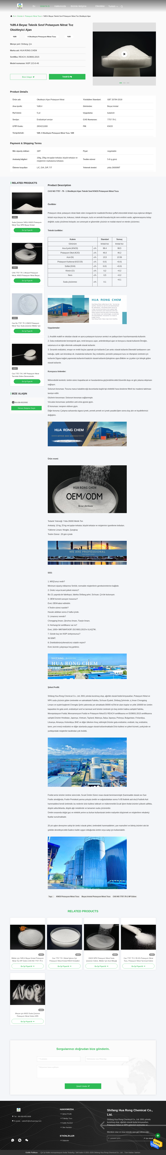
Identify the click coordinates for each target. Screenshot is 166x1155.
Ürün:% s (44, 6)
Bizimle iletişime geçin (78, 7)
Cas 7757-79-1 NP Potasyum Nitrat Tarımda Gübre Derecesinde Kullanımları (25, 376)
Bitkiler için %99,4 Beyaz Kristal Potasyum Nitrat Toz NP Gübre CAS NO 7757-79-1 (28, 959)
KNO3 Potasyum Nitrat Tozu (67, 896)
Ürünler (20, 16)
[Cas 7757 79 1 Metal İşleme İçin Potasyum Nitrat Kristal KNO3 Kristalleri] (64, 937)
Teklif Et (66, 77)
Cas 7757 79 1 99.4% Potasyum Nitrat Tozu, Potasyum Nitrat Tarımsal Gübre (138, 959)
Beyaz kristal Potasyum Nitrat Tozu (96, 896)
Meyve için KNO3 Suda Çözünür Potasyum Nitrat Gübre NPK (27, 1014)
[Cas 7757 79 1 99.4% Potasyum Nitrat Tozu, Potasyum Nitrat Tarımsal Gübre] (138, 937)
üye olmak (149, 1138)
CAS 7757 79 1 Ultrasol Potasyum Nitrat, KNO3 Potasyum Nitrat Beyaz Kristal (26, 275)
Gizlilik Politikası (32, 1152)
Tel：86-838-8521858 (22, 1116)
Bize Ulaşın (27, 77)
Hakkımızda (60, 6)
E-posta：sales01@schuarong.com (27, 1121)
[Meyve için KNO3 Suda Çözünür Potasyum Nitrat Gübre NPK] (27, 992)
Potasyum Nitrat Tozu (33, 16)
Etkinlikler (100, 6)
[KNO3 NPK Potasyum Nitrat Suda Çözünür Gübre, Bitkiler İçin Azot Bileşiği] (101, 937)
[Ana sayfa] (20, 6)
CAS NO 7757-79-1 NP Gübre (124, 896)
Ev (34, 6)
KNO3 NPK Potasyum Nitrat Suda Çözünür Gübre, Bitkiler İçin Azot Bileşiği (101, 959)
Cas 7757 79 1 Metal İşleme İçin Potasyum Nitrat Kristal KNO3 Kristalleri (64, 959)
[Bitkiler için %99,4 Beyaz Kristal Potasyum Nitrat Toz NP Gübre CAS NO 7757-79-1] (27, 937)
